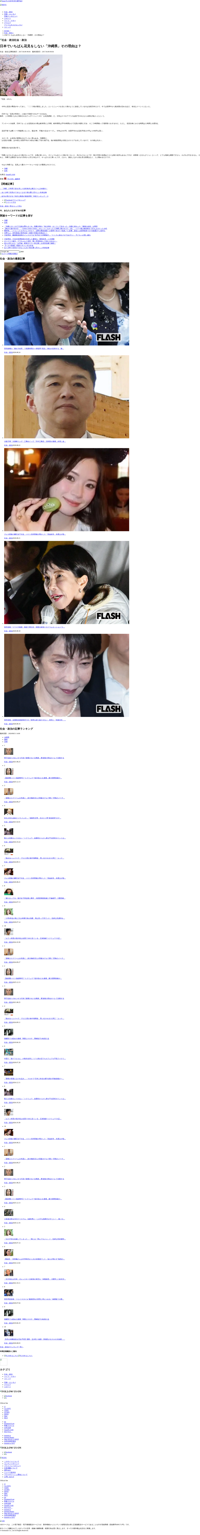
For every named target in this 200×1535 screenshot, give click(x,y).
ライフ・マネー (10, 21)
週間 (6, 739)
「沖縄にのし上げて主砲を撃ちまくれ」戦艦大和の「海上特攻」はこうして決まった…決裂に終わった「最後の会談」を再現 (51, 226)
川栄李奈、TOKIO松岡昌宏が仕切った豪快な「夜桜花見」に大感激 (29, 239)
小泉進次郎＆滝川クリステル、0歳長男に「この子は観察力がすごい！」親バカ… (34, 1219)
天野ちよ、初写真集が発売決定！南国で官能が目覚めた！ (26, 233)
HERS (6, 1414)
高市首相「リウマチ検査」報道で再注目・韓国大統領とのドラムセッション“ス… (34, 627)
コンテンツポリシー (11, 1464)
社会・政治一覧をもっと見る (11, 206)
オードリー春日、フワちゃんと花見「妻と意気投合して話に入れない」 (31, 241)
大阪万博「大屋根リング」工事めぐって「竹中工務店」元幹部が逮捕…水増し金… (35, 441)
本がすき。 (8, 1432)
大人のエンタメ (16, 25)
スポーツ (7, 18)
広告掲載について (11, 1468)
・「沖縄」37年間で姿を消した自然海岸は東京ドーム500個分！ (24, 188)
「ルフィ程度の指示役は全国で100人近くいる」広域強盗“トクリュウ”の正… (32, 938)
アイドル (7, 25)
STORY (7, 1412)
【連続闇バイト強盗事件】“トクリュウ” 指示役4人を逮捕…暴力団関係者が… (33, 778)
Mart (5, 1416)
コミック (7, 27)
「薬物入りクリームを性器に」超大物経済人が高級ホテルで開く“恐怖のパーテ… (34, 798)
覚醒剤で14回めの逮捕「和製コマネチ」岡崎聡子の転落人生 (26, 1038)
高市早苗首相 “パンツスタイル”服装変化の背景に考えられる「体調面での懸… (34, 1299)
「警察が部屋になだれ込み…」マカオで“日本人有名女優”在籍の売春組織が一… (34, 1079)
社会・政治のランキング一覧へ (11, 1347)
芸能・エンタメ (10, 14)
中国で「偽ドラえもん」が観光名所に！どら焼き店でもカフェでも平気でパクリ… (35, 1058)
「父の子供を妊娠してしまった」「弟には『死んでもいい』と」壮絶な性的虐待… (35, 1239)
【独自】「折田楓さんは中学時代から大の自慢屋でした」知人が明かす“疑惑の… (34, 1259)
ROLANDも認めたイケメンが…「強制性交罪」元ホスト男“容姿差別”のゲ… (32, 818)
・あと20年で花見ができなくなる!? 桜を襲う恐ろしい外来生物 (23, 192)
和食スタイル (9, 1425)
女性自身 (7, 1428)
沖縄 (6, 220)
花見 (6, 222)
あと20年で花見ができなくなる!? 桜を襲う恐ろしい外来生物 (26, 248)
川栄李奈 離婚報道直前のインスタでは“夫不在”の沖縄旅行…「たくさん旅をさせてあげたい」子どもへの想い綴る (47, 235)
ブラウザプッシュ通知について (16, 1474)
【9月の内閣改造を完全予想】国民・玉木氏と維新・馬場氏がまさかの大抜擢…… (34, 1339)
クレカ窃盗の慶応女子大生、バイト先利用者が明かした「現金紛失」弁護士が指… (35, 534)
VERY (6, 1410)
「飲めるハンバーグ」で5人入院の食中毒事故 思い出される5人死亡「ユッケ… (34, 858)
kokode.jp (7, 1435)
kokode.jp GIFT (9, 1443)
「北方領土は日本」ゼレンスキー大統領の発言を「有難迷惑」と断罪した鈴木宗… (35, 1279)
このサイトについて (11, 1461)
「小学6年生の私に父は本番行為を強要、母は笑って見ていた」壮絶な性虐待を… (34, 918)
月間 (6, 742)
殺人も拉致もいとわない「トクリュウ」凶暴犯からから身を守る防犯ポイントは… (35, 838)
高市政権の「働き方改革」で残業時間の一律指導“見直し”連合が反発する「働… (34, 348)
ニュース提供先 (10, 1472)
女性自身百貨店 (10, 1441)
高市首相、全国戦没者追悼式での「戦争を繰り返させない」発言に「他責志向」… (35, 720)
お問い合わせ (9, 1477)
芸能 (6, 16)
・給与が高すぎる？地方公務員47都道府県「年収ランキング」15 (24, 196)
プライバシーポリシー (12, 1466)
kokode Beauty (9, 1437)
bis (5, 1422)
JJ (4, 1407)
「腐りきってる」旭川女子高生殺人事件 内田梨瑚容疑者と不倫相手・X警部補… (34, 898)
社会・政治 (8, 12)
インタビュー (13, 16)
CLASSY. (7, 1408)
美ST (6, 1418)
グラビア (7, 23)
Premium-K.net (9, 1423)
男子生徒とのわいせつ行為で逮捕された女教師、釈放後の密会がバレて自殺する (34, 758)
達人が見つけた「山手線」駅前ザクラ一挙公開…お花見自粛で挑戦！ (30, 243)
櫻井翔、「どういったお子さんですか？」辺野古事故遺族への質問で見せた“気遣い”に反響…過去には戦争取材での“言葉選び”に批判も (54, 231)
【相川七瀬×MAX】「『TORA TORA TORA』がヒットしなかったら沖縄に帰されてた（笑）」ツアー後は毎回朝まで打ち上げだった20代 (55, 228)
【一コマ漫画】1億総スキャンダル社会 (18, 245)
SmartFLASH (8, 1430)
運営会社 (7, 1470)
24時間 (6, 737)
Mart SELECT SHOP (11, 1439)
